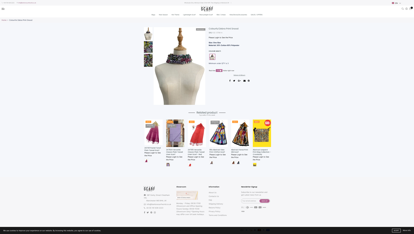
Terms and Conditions (218, 215)
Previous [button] (159, 66)
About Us (212, 192)
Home (4, 20)
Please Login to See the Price (221, 37)
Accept (396, 230)
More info (407, 230)
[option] (179, 66)
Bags (153, 15)
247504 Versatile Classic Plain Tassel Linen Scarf (174, 152)
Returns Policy (214, 208)
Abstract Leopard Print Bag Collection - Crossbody (261, 152)
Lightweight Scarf (189, 15)
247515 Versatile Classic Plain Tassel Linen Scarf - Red (195, 152)
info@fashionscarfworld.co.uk (159, 204)
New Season (163, 15)
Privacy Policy (214, 211)
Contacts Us (214, 196)
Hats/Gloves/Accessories (238, 15)
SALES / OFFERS (257, 15)
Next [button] (200, 66)
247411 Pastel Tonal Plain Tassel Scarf (152, 149)
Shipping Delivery (216, 204)
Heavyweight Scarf (206, 15)
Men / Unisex (221, 15)
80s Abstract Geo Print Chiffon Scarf (216, 151)
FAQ (210, 200)
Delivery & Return (239, 75)
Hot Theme (175, 15)
